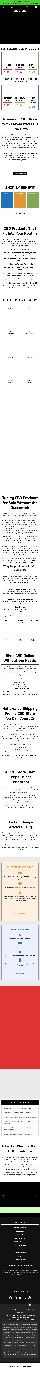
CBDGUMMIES (10, 308)
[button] (36, 7)
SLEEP (7, 194)
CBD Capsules (12, 264)
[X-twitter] (24, 1297)
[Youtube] (20, 1297)
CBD (15, 528)
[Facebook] (10, 1297)
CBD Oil (5, 253)
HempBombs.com (20, 1309)
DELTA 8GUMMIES (10, 381)
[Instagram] (15, 1297)
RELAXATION (20, 194)
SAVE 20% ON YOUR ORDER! (20, 2)
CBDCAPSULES (11, 332)
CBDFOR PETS (29, 357)
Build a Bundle (19, 453)
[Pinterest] (29, 1297)
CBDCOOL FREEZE (29, 332)
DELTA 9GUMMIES (29, 381)
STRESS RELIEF (33, 194)
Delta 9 (22, 273)
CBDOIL (29, 308)
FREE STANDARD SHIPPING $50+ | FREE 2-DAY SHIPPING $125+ (20, 4)
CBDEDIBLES (10, 357)
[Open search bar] (12, 7)
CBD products (24, 536)
